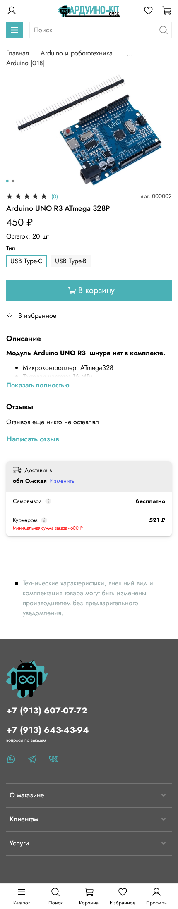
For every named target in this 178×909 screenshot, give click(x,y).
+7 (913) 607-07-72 (46, 710)
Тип (10, 248)
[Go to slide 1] (7, 181)
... (130, 53)
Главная (17, 53)
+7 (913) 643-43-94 (47, 730)
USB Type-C (26, 261)
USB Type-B (71, 261)
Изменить (62, 480)
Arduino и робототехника (77, 53)
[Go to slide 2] (13, 181)
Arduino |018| (25, 63)
